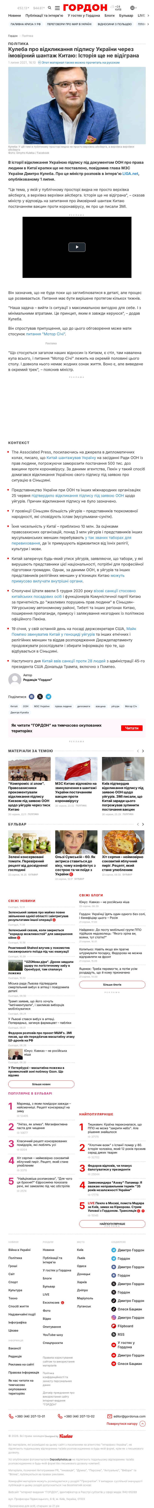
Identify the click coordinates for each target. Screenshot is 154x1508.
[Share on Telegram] (48, 697)
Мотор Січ (131, 706)
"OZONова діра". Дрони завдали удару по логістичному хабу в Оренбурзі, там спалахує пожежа (40, 967)
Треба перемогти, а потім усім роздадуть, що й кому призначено (108, 970)
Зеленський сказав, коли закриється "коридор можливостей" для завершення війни (40, 933)
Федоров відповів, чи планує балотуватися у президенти (110, 1167)
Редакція (15, 1356)
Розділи (48, 1242)
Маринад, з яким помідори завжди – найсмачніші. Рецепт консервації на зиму (44, 1107)
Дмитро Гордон (131, 1250)
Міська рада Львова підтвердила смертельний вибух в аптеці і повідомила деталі (38, 987)
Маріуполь (85, 1298)
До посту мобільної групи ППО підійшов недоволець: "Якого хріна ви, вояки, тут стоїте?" (110, 933)
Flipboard (125, 1326)
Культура (15, 1290)
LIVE (46, 1294)
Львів (81, 1258)
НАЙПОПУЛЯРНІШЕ (96, 1114)
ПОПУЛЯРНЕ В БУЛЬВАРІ (30, 1093)
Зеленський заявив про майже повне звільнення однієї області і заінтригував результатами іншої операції (38, 916)
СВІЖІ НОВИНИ (21, 901)
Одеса (81, 1266)
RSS (121, 1334)
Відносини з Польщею (115, 24)
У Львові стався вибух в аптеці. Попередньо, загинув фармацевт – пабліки (40, 1021)
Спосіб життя (18, 1306)
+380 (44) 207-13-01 (30, 1416)
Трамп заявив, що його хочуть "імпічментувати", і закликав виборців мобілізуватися (36, 1005)
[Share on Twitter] (40, 697)
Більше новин (41, 1084)
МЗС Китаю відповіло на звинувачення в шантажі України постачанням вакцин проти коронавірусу (76, 792)
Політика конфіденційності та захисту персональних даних (57, 1378)
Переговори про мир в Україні (69, 24)
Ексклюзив (51, 1302)
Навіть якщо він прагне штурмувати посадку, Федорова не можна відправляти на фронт (110, 953)
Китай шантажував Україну (71, 457)
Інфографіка (17, 1322)
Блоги (110, 15)
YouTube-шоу (53, 1335)
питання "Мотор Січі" (45, 334)
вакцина (101, 706)
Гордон (12, 35)
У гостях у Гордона (84, 15)
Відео (47, 1318)
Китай (14, 706)
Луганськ (84, 1306)
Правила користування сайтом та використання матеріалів (59, 1361)
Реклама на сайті (21, 1364)
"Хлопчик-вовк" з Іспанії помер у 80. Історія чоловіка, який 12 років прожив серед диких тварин (117, 1148)
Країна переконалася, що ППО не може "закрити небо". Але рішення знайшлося (115, 1128)
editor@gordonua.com (130, 1416)
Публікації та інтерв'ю (44, 15)
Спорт (13, 1282)
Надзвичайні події (21, 1314)
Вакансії (14, 1348)
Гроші (12, 1266)
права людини (63, 706)
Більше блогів (112, 984)
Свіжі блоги (91, 895)
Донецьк (83, 1274)
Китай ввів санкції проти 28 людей (74, 661)
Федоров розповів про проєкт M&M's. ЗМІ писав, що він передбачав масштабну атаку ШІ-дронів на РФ (41, 1036)
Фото (47, 1310)
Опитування (52, 1327)
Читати (131, 728)
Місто (81, 1242)
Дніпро (82, 1290)
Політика (27, 35)
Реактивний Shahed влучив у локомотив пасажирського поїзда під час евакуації (39, 949)
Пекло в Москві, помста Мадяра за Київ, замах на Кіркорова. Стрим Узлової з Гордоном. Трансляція (116, 1206)
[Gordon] (85, 8)
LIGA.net (130, 173)
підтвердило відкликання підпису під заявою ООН (78, 495)
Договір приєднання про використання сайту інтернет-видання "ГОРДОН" (58, 1398)
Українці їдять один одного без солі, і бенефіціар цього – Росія (112, 916)
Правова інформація (23, 1372)
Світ (11, 1274)
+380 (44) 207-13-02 (79, 1416)
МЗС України (41, 706)
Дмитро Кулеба (20, 712)
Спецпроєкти (53, 1343)
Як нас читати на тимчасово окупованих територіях (20, 1387)
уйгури (115, 706)
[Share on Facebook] (31, 697)
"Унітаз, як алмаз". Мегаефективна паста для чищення (42, 1126)
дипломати (83, 706)
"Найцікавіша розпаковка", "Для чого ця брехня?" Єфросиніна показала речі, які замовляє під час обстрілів (44, 1182)
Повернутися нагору (122, 1423)
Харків (82, 1282)
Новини (14, 15)
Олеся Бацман (130, 1309)
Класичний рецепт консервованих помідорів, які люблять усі (42, 1143)
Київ (80, 1250)
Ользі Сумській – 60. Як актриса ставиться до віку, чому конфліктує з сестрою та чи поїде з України (75, 865)
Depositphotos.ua (60, 1459)
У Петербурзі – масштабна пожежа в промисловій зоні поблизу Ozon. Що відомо (36, 1071)
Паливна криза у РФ (26, 24)
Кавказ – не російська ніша (104, 902)
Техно (12, 1298)
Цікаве (13, 1330)
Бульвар (126, 15)
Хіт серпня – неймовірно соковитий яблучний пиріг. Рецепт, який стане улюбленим (43, 1161)
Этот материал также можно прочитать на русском (81, 62)
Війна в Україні (19, 1250)
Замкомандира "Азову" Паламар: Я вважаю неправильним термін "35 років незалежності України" (115, 1186)
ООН (25, 706)
